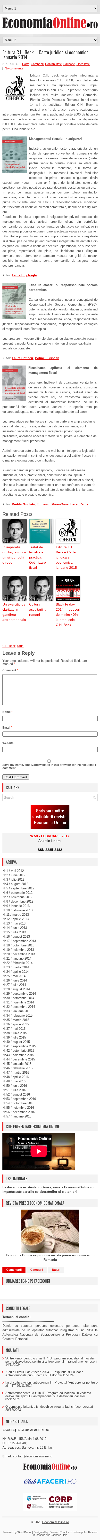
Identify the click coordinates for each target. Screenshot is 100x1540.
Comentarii (14, 1269)
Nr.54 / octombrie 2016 (18, 1103)
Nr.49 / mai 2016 (13, 1081)
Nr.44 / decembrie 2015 (18, 1059)
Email (7, 727)
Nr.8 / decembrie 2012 (17, 901)
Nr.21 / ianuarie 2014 (16, 958)
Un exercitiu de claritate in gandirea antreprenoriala (14, 612)
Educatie (69, 64)
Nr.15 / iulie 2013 (14, 932)
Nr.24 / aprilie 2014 (15, 971)
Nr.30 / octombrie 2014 (18, 998)
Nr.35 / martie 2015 (15, 1020)
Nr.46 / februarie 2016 (17, 1068)
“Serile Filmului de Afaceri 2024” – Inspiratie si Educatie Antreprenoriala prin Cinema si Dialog (44, 1373)
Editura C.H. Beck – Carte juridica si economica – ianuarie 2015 (66, 557)
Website (8, 743)
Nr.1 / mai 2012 (13, 871)
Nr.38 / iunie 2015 (14, 1033)
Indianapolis (80, 1532)
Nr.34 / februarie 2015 (17, 1015)
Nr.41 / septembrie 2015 (19, 1046)
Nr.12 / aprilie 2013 (15, 919)
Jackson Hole (59, 1534)
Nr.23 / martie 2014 (15, 967)
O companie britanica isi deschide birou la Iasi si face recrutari (49, 1406)
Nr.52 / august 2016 (16, 1094)
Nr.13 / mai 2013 (13, 923)
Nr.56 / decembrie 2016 (18, 1112)
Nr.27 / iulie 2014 (14, 985)
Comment (10, 670)
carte (20, 646)
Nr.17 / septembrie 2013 (19, 941)
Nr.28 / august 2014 (16, 989)
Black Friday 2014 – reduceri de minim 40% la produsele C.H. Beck (68, 614)
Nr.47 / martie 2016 (15, 1072)
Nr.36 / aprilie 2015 (15, 1024)
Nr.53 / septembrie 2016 (19, 1099)
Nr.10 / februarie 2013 (17, 910)
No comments (14, 68)
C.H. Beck (9, 646)
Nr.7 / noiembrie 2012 (17, 897)
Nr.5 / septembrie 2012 (18, 888)
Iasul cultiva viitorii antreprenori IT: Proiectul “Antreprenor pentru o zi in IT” (51, 1384)
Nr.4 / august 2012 (15, 884)
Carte (25, 64)
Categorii (36, 1269)
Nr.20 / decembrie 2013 (18, 954)
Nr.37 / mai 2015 (13, 1028)
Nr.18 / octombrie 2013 (18, 945)
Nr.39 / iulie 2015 (14, 1037)
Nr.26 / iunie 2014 (14, 980)
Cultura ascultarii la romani (37, 609)
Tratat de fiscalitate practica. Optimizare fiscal (37, 557)
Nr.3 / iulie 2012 (13, 879)
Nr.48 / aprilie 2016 (15, 1077)
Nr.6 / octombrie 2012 (17, 893)
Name (7, 712)
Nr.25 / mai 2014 (13, 976)
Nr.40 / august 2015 (16, 1042)
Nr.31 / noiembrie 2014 (18, 1002)
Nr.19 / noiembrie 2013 (18, 950)
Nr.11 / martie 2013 (15, 914)
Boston (54, 1532)
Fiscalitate (83, 64)
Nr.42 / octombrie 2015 (18, 1050)
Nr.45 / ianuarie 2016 (16, 1064)
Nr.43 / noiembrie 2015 (18, 1055)
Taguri (56, 1269)
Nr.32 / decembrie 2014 (18, 1007)
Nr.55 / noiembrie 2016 (18, 1107)
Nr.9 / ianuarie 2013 (16, 906)
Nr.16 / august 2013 (16, 936)
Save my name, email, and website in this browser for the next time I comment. (49, 766)
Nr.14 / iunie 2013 (14, 928)
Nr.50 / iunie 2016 (14, 1086)
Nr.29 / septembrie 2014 (19, 993)
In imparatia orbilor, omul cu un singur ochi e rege (14, 554)
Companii (37, 64)
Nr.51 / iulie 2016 (14, 1090)
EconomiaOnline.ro (55, 1522)
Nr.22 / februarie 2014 (17, 963)
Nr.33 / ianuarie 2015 (16, 1011)
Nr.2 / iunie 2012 (13, 875)
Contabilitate (53, 64)
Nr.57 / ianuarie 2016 (16, 1116)
